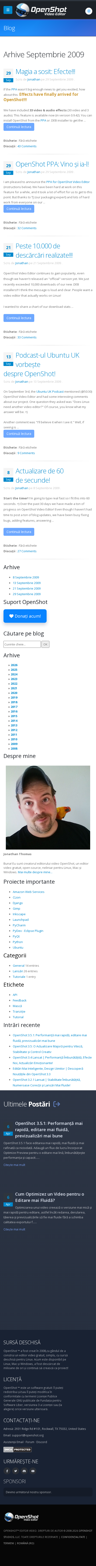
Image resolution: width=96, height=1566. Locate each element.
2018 (14, 702)
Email (20, 1442)
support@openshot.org (28, 1435)
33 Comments (27, 337)
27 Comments (27, 551)
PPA (14, 89)
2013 (14, 725)
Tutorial (18, 1017)
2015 (14, 716)
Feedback (20, 1000)
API (15, 995)
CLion (17, 897)
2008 (14, 748)
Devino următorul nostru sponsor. (29, 1492)
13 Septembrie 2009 (27, 583)
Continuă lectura (19, 127)
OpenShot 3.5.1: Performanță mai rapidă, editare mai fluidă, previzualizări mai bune (49, 1129)
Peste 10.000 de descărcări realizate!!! (44, 250)
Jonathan (33, 79)
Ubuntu (18, 947)
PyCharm (19, 925)
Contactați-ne (21, 1420)
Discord (41, 1442)
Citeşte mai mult (14, 1165)
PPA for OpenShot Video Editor (68, 182)
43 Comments (27, 146)
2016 (14, 711)
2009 (14, 744)
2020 (14, 693)
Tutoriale (19, 977)
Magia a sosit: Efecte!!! (45, 71)
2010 (14, 739)
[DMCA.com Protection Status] (17, 1449)
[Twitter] (15, 1470)
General (18, 965)
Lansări (18, 971)
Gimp (16, 908)
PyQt (16, 936)
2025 (14, 669)
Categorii (14, 955)
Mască (17, 1006)
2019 (14, 697)
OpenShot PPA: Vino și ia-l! (52, 163)
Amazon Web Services (29, 892)
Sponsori (14, 1481)
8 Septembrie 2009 (26, 577)
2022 (14, 683)
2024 (14, 674)
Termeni (8, 1543)
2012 (14, 730)
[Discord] (24, 1470)
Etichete (13, 984)
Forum (30, 1442)
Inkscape (19, 914)
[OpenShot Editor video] (21, 1516)
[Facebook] (6, 1470)
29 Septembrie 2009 (27, 594)
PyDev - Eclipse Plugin (28, 931)
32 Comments (27, 228)
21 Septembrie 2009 (27, 588)
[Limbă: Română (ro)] (88, 11)
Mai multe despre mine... (35, 872)
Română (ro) (25, 1543)
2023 (14, 679)
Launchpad (21, 920)
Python (18, 942)
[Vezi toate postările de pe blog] (56, 1103)
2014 (14, 721)
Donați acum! (27, 616)
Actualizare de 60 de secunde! (39, 475)
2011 (14, 734)
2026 (14, 665)
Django (18, 903)
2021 (14, 688)
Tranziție (19, 1011)
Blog (9, 28)
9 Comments (26, 453)
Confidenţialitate (73, 1537)
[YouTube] (32, 1470)
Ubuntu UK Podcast (50, 391)
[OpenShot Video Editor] (40, 9)
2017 (14, 707)
